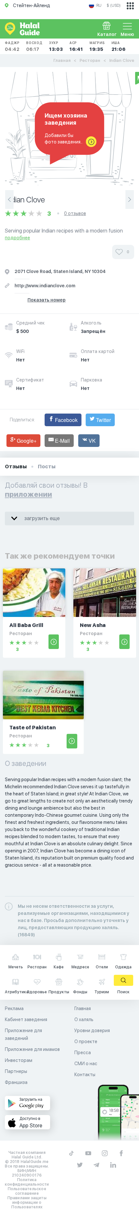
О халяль (83, 1019)
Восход (34, 46)
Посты (47, 466)
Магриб (97, 46)
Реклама (14, 1008)
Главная (61, 60)
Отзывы (16, 466)
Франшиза (16, 1082)
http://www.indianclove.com (45, 285)
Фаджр (12, 46)
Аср (76, 46)
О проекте (85, 1041)
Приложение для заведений (23, 1034)
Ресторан (90, 60)
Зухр (56, 46)
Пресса (82, 1052)
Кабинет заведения (26, 1019)
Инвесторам (18, 1060)
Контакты (84, 1074)
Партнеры (16, 1071)
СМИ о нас (85, 1063)
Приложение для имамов (32, 1049)
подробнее (17, 237)
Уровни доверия (92, 1030)
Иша (119, 46)
